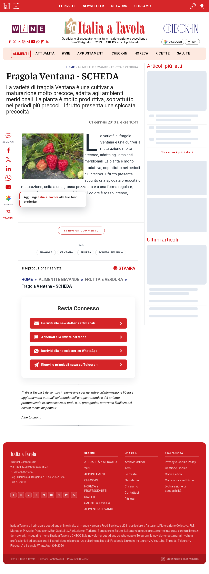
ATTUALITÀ (45, 53)
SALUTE (183, 53)
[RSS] (47, 42)
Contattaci (132, 492)
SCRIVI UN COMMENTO (81, 230)
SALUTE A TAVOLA (97, 503)
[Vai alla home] (9, 53)
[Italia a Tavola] (104, 26)
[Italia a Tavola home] (44, 454)
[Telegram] (28, 42)
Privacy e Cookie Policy (180, 462)
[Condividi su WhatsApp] (8, 177)
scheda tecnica (111, 252)
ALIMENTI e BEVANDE (99, 509)
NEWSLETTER (93, 6)
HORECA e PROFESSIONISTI (95, 489)
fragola (46, 252)
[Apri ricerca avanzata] (193, 6)
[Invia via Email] (8, 186)
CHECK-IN (119, 53)
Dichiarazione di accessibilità (175, 489)
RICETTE (163, 53)
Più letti (130, 499)
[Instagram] (24, 42)
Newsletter (132, 480)
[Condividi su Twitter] (8, 159)
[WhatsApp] (38, 42)
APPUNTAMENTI (90, 53)
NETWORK (119, 6)
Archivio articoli (135, 462)
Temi (128, 468)
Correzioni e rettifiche (179, 480)
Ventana (66, 252)
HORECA (141, 53)
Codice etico (173, 474)
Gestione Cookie (176, 468)
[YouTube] (33, 42)
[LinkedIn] (19, 42)
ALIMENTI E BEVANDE (93, 67)
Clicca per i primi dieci (176, 152)
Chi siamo (131, 486)
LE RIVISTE (67, 6)
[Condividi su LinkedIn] (8, 168)
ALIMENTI (21, 54)
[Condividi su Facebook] (8, 150)
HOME (70, 67)
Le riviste (131, 474)
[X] (14, 42)
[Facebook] (10, 42)
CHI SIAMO (142, 6)
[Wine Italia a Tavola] (28, 28)
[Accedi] (202, 6)
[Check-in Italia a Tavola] (180, 28)
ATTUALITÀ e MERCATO (100, 462)
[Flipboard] (42, 42)
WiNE (66, 53)
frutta (85, 252)
